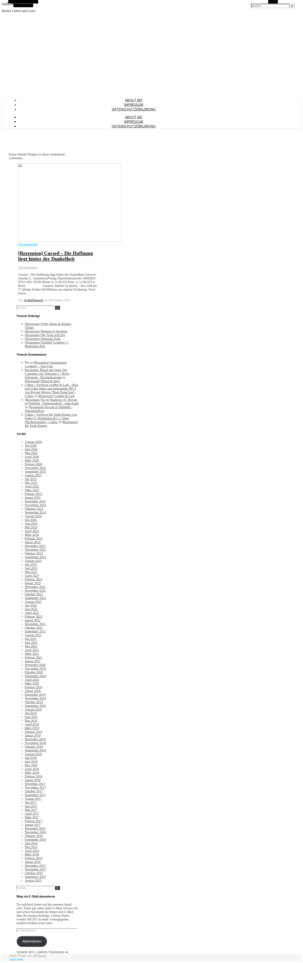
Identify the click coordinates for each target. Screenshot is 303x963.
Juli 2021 (31, 639)
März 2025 (32, 490)
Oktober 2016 (34, 836)
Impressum (133, 104)
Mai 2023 (31, 572)
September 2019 (35, 706)
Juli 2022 (31, 605)
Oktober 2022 (34, 594)
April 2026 (32, 456)
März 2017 (32, 817)
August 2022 (33, 601)
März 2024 (32, 535)
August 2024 (33, 516)
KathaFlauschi (33, 300)
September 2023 (35, 557)
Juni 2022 (31, 609)
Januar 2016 (33, 862)
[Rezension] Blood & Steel (42, 381)
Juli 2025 (31, 479)
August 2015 (33, 880)
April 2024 (32, 531)
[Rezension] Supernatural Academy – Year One (46, 364)
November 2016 (35, 832)
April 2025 (32, 486)
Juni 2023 (31, 568)
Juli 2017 (31, 802)
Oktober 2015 (34, 873)
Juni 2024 (31, 523)
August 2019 (33, 709)
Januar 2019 (33, 735)
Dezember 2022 (35, 587)
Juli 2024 (31, 520)
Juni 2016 (31, 843)
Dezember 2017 (35, 784)
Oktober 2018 (34, 746)
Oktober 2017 (34, 791)
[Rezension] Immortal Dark (42, 339)
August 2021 (33, 635)
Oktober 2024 (34, 509)
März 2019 (32, 728)
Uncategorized (27, 244)
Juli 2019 (31, 713)
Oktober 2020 (34, 672)
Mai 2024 (31, 527)
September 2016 (35, 839)
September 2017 (35, 795)
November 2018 (35, 743)
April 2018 (32, 769)
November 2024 (35, 505)
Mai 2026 (31, 453)
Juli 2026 (31, 445)
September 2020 (35, 676)
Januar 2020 (33, 691)
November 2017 (35, 787)
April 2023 (32, 575)
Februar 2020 (33, 687)
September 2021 (35, 631)
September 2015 (35, 877)
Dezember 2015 (35, 865)
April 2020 (32, 680)
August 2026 (33, 442)
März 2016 (32, 854)
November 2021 (35, 624)
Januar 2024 (33, 542)
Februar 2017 (33, 821)
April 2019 (32, 724)
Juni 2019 (31, 717)
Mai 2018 (31, 765)
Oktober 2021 (34, 627)
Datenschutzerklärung (134, 109)
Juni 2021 (31, 642)
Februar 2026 (33, 464)
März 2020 (32, 683)
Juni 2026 (31, 449)
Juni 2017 (31, 806)
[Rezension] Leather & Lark (56, 396)
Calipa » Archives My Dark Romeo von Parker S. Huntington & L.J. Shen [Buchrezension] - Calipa (51, 418)
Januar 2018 (33, 780)
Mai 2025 (31, 482)
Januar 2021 (33, 661)
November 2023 (35, 549)
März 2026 (32, 460)
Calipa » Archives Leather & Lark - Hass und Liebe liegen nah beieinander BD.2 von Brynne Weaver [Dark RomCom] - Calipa (51, 390)
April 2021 (32, 650)
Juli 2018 (31, 758)
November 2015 (35, 869)
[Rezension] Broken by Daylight (46, 331)
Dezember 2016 (35, 828)
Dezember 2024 (35, 501)
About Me (133, 100)
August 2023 (33, 561)
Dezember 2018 (35, 739)
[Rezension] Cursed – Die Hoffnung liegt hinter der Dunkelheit (55, 256)
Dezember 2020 (35, 665)
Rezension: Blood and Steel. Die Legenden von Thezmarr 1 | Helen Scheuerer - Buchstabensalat (47, 373)
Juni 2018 (31, 761)
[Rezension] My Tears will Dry (45, 335)
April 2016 (32, 851)
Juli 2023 (31, 564)
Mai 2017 (31, 810)
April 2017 (32, 813)
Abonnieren (31, 941)
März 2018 (32, 772)
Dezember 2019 (35, 694)
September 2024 (35, 512)
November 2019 (35, 698)
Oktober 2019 (34, 702)
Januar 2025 (33, 497)
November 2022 (35, 590)
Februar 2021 (33, 657)
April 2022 (32, 613)
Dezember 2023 (35, 546)
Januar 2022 (33, 620)
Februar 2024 (33, 538)
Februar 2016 (33, 858)
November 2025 (35, 468)
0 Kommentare (28, 267)
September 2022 (35, 598)
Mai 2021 (31, 646)
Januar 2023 (33, 583)
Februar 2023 (33, 579)
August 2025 (33, 475)
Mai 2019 (31, 720)
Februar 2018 (33, 776)
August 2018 (33, 754)
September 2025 (35, 471)
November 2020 (35, 668)
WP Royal (39, 955)
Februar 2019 (33, 732)
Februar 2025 (33, 494)
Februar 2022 (33, 616)
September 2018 (35, 750)
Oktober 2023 (34, 553)
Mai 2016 (31, 847)
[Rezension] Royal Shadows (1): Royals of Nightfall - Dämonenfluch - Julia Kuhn (52, 401)
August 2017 (33, 798)
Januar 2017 (33, 824)
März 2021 (32, 653)
